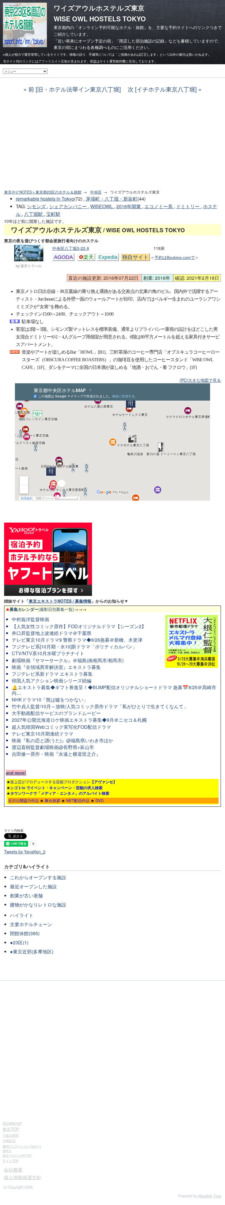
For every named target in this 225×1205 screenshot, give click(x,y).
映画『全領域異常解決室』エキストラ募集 (56, 667)
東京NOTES (17, 1155)
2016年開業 (129, 206)
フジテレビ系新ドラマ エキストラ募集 (52, 673)
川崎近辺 (9, 1140)
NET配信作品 (77, 800)
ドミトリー (188, 206)
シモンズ (37, 206)
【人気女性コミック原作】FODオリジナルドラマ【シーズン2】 (79, 626)
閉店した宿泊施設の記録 (141, 41)
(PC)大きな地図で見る (200, 380)
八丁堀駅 (34, 214)
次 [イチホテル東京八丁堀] (162, 89)
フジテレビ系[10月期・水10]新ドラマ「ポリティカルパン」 (74, 646)
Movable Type (209, 1196)
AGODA (63, 257)
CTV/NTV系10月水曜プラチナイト (48, 653)
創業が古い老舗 (26, 895)
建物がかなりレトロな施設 (38, 904)
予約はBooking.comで (174, 257)
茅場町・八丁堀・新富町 (111, 198)
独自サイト (135, 257)
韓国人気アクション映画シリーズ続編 (51, 680)
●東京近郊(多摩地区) (31, 951)
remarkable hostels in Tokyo (45, 198)
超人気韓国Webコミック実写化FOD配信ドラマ (61, 726)
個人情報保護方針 (22, 1177)
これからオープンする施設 (38, 877)
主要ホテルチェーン (31, 924)
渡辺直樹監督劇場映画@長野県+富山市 (53, 747)
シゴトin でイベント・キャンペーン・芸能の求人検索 (56, 787)
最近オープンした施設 (33, 886)
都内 (22, 1146)
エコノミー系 (159, 206)
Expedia (107, 257)
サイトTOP (10, 1160)
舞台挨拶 (52, 800)
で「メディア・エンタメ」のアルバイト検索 (59, 793)
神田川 (7, 1151)
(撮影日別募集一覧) (40, 609)
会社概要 (13, 1169)
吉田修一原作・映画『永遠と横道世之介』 (56, 753)
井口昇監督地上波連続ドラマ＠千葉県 (51, 633)
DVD (100, 800)
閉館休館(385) (25, 933)
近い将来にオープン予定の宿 (84, 41)
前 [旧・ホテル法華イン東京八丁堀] (74, 89)
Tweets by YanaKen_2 (24, 852)
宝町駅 (53, 214)
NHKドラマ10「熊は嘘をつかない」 (50, 699)
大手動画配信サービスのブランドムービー (56, 713)
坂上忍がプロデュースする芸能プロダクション (63, 781)
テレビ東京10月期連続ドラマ (42, 733)
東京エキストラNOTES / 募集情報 (60, 601)
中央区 (96, 192)
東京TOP (11, 1129)
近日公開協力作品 (23, 800)
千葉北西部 (11, 1135)
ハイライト (21, 915)
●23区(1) (19, 942)
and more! (16, 773)
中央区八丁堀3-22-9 (70, 248)
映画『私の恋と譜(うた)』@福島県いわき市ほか (62, 740)
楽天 (88, 257)
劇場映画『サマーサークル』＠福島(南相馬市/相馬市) (68, 660)
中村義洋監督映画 (30, 619)
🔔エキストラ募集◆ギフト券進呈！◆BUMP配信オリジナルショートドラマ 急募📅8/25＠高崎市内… (114, 690)
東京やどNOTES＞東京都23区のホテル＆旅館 (42, 192)
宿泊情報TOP (12, 1123)
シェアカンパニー (68, 206)
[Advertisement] (112, 141)
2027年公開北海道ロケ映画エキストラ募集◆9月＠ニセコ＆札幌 (79, 719)
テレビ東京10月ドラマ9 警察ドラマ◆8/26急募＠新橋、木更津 (77, 639)
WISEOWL (102, 206)
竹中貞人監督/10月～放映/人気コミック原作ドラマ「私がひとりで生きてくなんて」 (100, 706)
